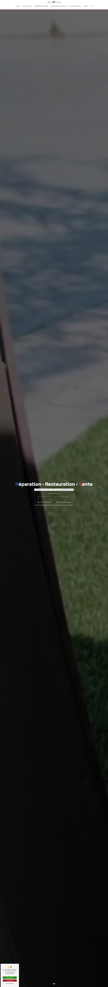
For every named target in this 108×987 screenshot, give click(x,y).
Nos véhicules (27, 6)
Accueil (17, 6)
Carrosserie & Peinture (41, 6)
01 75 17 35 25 (45, 502)
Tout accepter (10, 977)
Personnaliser (10, 983)
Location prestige (75, 6)
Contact (86, 6)
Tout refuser (9, 980)
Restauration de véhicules (59, 6)
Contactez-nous (65, 502)
